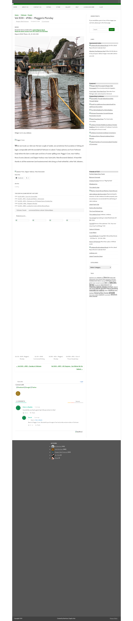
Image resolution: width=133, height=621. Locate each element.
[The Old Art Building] (95, 110)
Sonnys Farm (92, 294)
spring (96, 294)
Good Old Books (94, 236)
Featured (103, 280)
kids (108, 282)
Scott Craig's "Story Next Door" (98, 91)
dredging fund (93, 280)
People (30, 15)
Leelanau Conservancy (109, 133)
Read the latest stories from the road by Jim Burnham (31, 31)
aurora (99, 277)
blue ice (106, 277)
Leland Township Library (96, 256)
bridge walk (112, 277)
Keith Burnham (59, 449)
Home (15, 7)
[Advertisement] (103, 70)
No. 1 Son (57, 455)
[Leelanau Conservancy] (96, 133)
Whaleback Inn (93, 184)
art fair (95, 277)
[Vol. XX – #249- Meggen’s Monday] (23, 220)
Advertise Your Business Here (97, 51)
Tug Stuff (91, 223)
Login (81, 381)
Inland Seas (100, 119)
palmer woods (100, 288)
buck (97, 279)
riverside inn (94, 290)
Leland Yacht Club (94, 204)
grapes (94, 282)
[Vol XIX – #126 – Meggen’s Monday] (57, 220)
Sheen (56, 458)
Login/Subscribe (89, 7)
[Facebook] (109, 1)
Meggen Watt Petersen (22, 21)
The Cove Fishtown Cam (96, 211)
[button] (20, 387)
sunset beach (107, 294)
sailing (101, 290)
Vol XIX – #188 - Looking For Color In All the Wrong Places (33, 206)
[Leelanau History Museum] (97, 136)
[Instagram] (113, 1)
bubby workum (92, 279)
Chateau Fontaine (94, 181)
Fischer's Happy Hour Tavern (97, 174)
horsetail (98, 282)
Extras (49, 7)
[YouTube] (111, 1)
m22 (111, 285)
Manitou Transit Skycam (110, 191)
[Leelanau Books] (94, 45)
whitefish (114, 295)
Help (77, 7)
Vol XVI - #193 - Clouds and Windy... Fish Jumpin (31, 199)
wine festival (93, 296)
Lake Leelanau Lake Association (98, 194)
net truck (92, 288)
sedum (106, 290)
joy (106, 282)
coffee (103, 279)
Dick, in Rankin (38, 420)
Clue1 (101, 7)
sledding (111, 290)
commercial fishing (34, 210)
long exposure (105, 285)
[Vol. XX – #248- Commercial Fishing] (40, 220)
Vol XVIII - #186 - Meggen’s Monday (27, 203)
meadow (110, 287)
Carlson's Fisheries (94, 229)
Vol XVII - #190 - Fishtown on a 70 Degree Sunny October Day (35, 201)
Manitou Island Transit (98, 286)
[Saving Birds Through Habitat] (98, 98)
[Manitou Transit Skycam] (96, 191)
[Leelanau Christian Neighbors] (98, 125)
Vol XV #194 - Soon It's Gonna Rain (27, 196)
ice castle (102, 282)
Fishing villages (49, 210)
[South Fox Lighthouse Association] (99, 104)
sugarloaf (101, 295)
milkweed (115, 286)
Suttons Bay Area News (95, 208)
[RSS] (116, 1)
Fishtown (24, 15)
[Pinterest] (115, 1)
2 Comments (45, 21)
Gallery (67, 7)
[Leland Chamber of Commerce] (98, 142)
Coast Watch (92, 232)
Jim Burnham (58, 446)
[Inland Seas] (93, 119)
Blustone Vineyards (94, 177)
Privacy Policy (113, 618)
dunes (99, 280)
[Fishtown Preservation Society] (98, 113)
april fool (91, 277)
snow (112, 292)
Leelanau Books (104, 45)
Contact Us (37, 7)
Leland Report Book (38, 30)
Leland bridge (98, 285)
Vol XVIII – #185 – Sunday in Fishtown (28, 366)
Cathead (100, 279)
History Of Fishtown (94, 241)
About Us (25, 7)
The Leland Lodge (94, 187)
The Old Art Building (107, 110)
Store (58, 7)
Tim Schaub (92, 218)
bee (102, 277)
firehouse (108, 280)
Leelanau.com (93, 253)
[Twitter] (107, 1)
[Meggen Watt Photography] (97, 86)
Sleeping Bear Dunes (101, 293)
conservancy (108, 279)
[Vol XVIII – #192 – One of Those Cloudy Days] (74, 220)
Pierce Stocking (112, 288)
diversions (113, 279)
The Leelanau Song (94, 214)
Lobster (42, 210)
